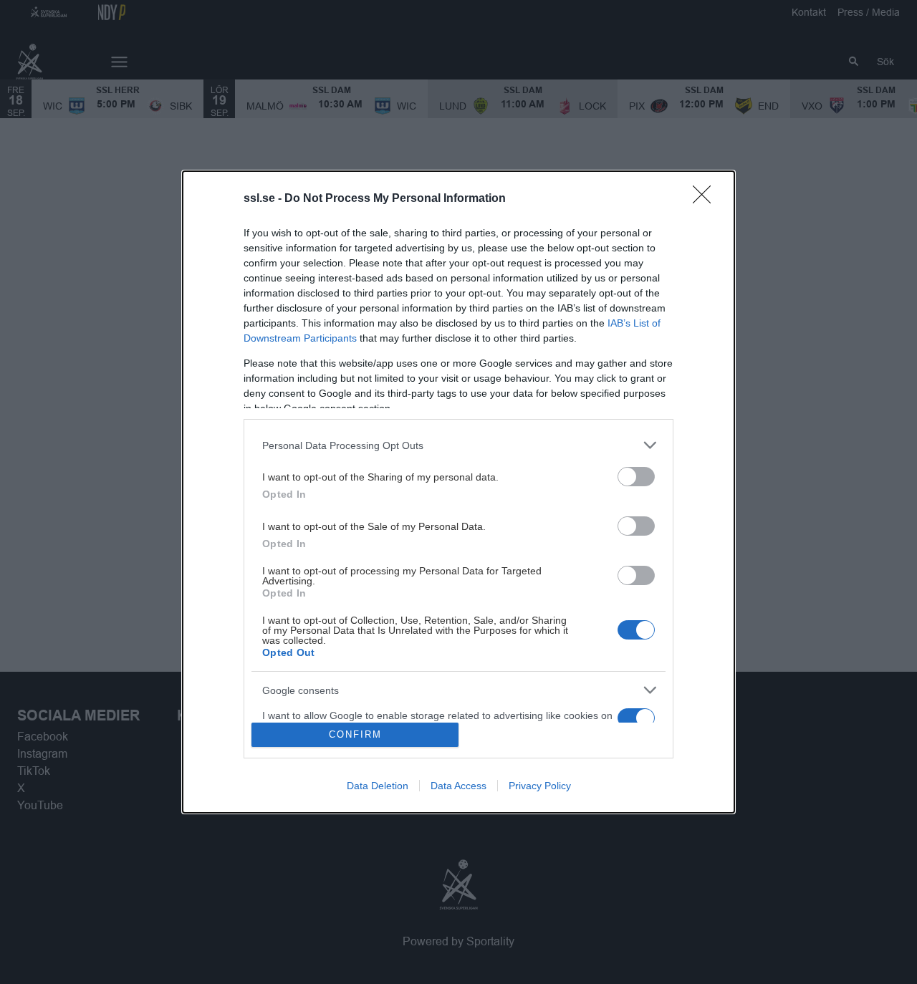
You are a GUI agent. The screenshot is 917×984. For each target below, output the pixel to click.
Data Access (458, 785)
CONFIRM (355, 734)
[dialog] (458, 491)
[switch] (636, 476)
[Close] (706, 199)
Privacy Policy (540, 785)
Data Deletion (377, 785)
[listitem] (458, 445)
